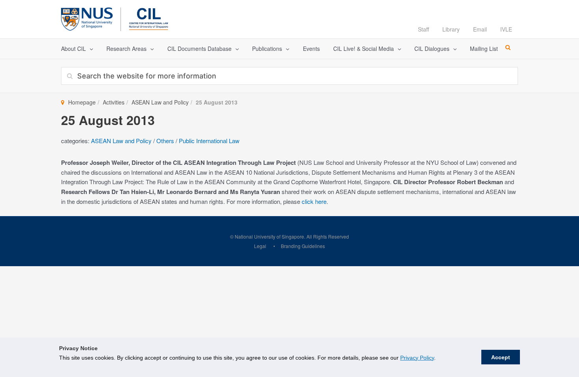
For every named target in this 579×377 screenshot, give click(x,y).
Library (451, 29)
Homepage (82, 102)
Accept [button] (500, 357)
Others (165, 140)
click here (314, 201)
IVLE (506, 29)
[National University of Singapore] (87, 18)
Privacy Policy (417, 358)
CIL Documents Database (199, 48)
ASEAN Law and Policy (160, 102)
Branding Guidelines (303, 246)
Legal (260, 246)
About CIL (73, 48)
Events (311, 48)
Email (480, 29)
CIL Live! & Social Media (363, 48)
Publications (267, 48)
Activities (113, 102)
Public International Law (209, 140)
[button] (89, 49)
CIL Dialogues (431, 48)
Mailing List (484, 48)
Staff (423, 29)
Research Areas (126, 48)
